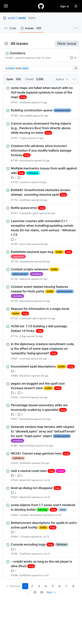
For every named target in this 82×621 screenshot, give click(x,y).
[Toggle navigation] (6, 6)
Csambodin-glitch (29, 213)
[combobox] (39, 68)
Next (50, 592)
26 (41, 592)
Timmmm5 (25, 397)
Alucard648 (25, 115)
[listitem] (41, 95)
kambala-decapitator (31, 515)
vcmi (11, 18)
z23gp (22, 336)
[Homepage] (41, 6)
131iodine (25, 536)
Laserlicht (19, 57)
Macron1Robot (27, 445)
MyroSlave (25, 375)
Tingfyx (23, 138)
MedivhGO (25, 480)
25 (34, 592)
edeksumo (25, 278)
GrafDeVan (25, 102)
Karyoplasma (26, 160)
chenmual (24, 358)
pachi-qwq (25, 244)
